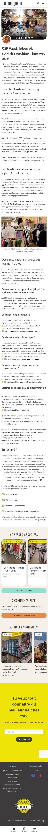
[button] (43, 820)
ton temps (13, 500)
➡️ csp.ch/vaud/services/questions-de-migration (23, 382)
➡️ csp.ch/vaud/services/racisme (16, 410)
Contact (36, 770)
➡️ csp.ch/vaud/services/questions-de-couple (22, 359)
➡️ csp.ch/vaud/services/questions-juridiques (19, 331)
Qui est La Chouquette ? (12, 770)
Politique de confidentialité (30, 820)
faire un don (15, 494)
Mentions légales (14, 820)
